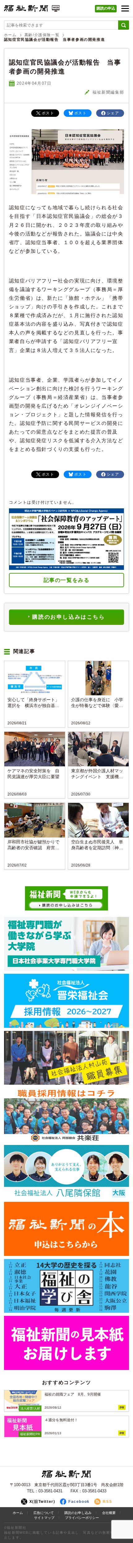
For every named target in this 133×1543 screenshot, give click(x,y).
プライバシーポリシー (82, 1518)
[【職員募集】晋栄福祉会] (66, 1001)
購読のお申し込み (78, 1513)
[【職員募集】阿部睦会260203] (66, 1115)
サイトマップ (44, 1518)
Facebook (79, 1501)
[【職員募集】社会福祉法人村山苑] (66, 1058)
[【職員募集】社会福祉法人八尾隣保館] (66, 1172)
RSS (107, 1501)
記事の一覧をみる (67, 580)
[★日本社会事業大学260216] (66, 944)
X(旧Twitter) (42, 1501)
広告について (43, 1513)
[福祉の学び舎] (66, 1286)
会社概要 (109, 1513)
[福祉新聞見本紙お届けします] (66, 1343)
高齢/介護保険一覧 (41, 35)
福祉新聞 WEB (32, 10)
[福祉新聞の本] (66, 1229)
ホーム (10, 35)
